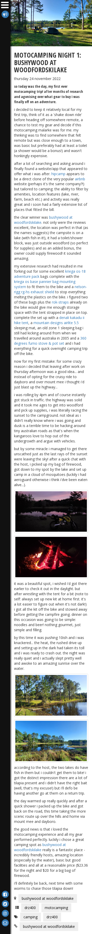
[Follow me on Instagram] (5, 913)
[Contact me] (5, 922)
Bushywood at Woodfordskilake (40, 847)
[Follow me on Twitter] (5, 903)
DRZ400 (30, 907)
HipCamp (58, 173)
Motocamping (56, 907)
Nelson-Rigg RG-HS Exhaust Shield (50, 289)
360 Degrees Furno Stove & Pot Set (50, 341)
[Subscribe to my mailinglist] (5, 14)
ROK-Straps (60, 302)
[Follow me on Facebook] (5, 894)
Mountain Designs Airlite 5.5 (56, 322)
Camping (31, 916)
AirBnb (80, 178)
